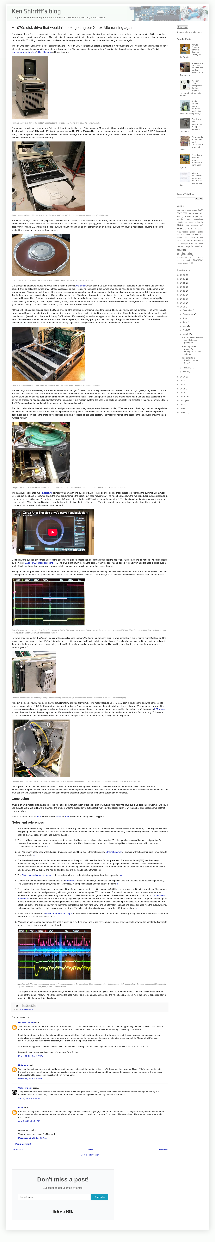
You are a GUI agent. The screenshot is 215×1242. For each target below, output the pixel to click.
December (188, 310)
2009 (182, 408)
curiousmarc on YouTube (24, 52)
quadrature (47, 493)
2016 (182, 381)
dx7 (201, 225)
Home (90, 1150)
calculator (199, 222)
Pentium (193, 243)
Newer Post (17, 1150)
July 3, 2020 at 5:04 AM (29, 1121)
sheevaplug (182, 257)
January (187, 371)
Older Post (162, 1150)
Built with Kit (63, 1211)
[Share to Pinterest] (34, 1005)
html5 (188, 235)
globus (200, 232)
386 (178, 210)
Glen (20, 1107)
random (199, 246)
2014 (182, 389)
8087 (179, 213)
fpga (179, 232)
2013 (182, 392)
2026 (182, 275)
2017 (182, 377)
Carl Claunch (44, 52)
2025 (182, 279)
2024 (182, 283)
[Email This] (23, 1005)
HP (184, 235)
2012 (182, 396)
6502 (184, 210)
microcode (198, 240)
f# (195, 229)
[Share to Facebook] (32, 1005)
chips (180, 225)
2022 (182, 291)
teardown (198, 260)
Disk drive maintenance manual (37, 875)
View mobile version (90, 1155)
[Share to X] (29, 1005)
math (189, 240)
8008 (189, 211)
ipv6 (193, 238)
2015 (182, 384)
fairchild (200, 229)
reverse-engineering (185, 252)
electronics (28, 1009)
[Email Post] (17, 1006)
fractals (185, 232)
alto (21, 1009)
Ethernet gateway (114, 852)
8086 (200, 210)
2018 (182, 307)
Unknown (23, 1065)
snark (192, 257)
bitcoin (180, 222)
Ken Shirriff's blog (36, 10)
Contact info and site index (189, 32)
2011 (182, 400)
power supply (185, 246)
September (188, 314)
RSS (67, 816)
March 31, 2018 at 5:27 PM (30, 1056)
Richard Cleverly (26, 1022)
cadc (191, 222)
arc (201, 216)
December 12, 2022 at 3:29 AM (32, 1138)
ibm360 (180, 238)
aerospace (193, 213)
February (187, 368)
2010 (182, 404)
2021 (182, 295)
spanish (180, 260)
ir (197, 237)
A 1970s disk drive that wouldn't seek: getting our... (192, 340)
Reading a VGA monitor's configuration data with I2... (191, 350)
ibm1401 (199, 235)
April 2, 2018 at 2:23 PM (29, 1098)
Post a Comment (23, 1144)
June (185, 322)
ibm (192, 235)
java (201, 238)
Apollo (188, 216)
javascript (181, 241)
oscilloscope (182, 244)
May (185, 326)
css (187, 225)
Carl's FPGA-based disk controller (41, 563)
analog (180, 216)
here (39, 816)
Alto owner (80, 285)
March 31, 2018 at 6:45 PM (30, 1078)
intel (187, 237)
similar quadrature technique (58, 913)
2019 (182, 303)
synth (188, 260)
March (186, 334)
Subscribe (182, 27)
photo (201, 244)
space (200, 257)
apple (195, 216)
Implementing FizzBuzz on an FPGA (190, 360)
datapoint (194, 225)
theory (179, 263)
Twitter (58, 816)
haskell (179, 235)
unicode (185, 263)
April (185, 330)
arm (188, 219)
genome (193, 232)
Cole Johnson (25, 1088)
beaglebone (198, 219)
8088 (185, 213)
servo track (70, 880)
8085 (194, 210)
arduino (180, 219)
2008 (182, 412)
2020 (182, 299)
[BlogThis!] (26, 1005)
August (186, 318)
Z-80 (191, 263)
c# (186, 222)
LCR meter (159, 709)
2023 (182, 287)
